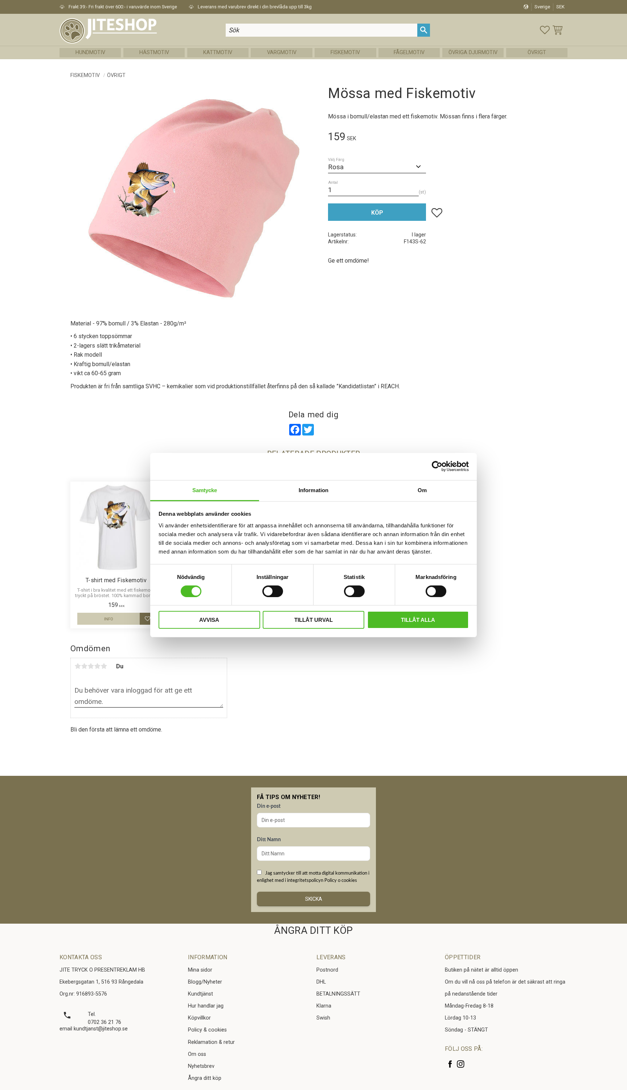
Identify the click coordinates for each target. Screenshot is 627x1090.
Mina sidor (200, 970)
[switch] (272, 591)
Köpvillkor (199, 1018)
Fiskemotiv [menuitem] (345, 52)
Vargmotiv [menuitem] (281, 52)
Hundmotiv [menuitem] (90, 52)
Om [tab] (422, 490)
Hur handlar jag (206, 1006)
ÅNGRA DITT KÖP (313, 930)
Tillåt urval (313, 620)
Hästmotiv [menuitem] (154, 52)
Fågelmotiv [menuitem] (409, 52)
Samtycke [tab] (204, 490)
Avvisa (209, 620)
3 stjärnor (90, 666)
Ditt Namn (269, 839)
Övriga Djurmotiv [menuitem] (472, 52)
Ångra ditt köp (204, 1078)
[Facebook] (450, 1064)
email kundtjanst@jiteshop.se (94, 1029)
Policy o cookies (340, 880)
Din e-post (268, 806)
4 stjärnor (97, 666)
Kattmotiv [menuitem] (217, 52)
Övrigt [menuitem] (537, 52)
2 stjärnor (84, 666)
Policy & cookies (207, 1030)
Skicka (313, 899)
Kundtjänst (200, 994)
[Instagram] (460, 1064)
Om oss (197, 1054)
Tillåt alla (418, 620)
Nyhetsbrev (201, 1066)
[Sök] (423, 30)
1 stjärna (77, 666)
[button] (545, 30)
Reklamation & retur (211, 1042)
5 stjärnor (104, 666)
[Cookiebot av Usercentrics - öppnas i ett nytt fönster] (437, 466)
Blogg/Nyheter (205, 982)
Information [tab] (313, 490)
